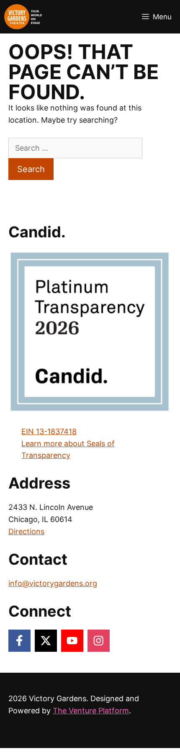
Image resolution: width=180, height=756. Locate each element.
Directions (26, 531)
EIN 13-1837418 (49, 431)
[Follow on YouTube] (72, 641)
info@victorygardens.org (52, 583)
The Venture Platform (91, 710)
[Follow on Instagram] (98, 641)
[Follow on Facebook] (19, 641)
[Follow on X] (46, 641)
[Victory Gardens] (23, 16)
